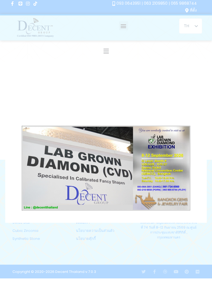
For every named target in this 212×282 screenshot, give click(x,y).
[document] (106, 141)
